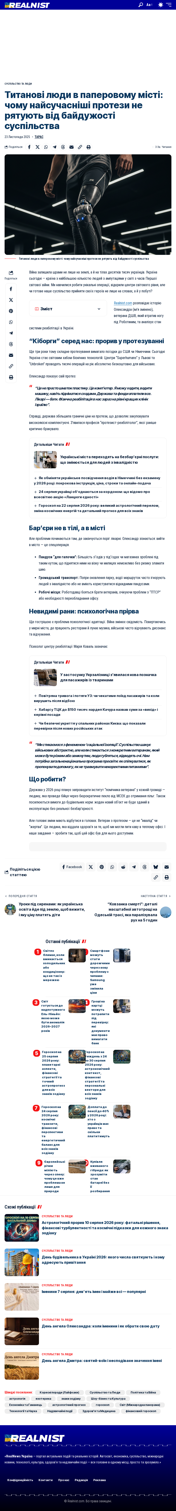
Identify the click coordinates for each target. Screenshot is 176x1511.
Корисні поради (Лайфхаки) (59, 1392)
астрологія (17, 1398)
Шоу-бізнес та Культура (108, 1398)
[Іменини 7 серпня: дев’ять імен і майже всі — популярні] (22, 1297)
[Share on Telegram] (54, 147)
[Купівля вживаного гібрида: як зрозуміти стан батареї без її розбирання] (121, 1166)
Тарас (39, 137)
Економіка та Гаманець (25, 1405)
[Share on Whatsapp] (46, 147)
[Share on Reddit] (123, 867)
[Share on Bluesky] (156, 867)
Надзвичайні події (59, 1411)
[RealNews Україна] (27, 5)
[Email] (71, 147)
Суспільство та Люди (18, 83)
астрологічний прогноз (68, 1405)
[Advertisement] (88, 44)
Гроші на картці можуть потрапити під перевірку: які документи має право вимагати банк (100, 1022)
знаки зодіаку (71, 1398)
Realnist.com (123, 303)
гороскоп (102, 1405)
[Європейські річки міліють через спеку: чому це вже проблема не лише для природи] (77, 1166)
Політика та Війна (143, 1392)
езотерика (43, 1398)
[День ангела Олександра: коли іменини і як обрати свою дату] (22, 1331)
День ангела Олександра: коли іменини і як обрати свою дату (101, 1326)
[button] (140, 5)
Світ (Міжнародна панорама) (140, 1405)
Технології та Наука (23, 1411)
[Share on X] (37, 147)
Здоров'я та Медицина (98, 1411)
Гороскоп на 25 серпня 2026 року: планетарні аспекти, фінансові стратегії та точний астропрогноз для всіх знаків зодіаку (53, 1073)
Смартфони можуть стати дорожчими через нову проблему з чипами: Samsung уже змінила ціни (100, 971)
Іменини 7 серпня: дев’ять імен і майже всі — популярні (94, 1291)
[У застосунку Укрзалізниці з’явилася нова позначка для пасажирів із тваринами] (45, 677)
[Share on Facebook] (29, 147)
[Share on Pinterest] (11, 311)
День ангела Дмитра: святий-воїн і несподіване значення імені (102, 1360)
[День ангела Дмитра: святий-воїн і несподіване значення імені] (22, 1366)
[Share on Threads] (63, 147)
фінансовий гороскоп (141, 1411)
